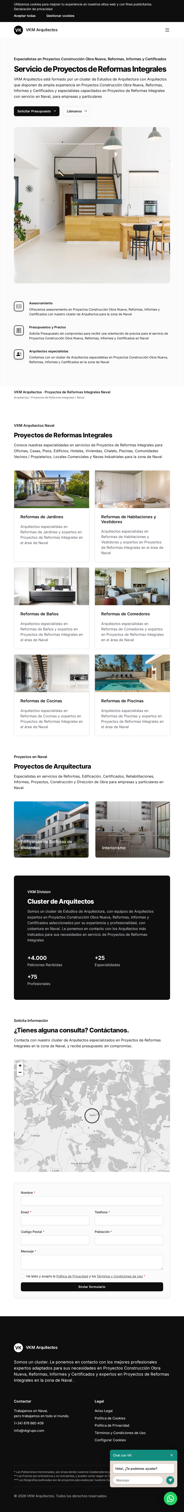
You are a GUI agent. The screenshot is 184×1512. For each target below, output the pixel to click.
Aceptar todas (25, 16)
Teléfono (102, 1212)
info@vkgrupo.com (29, 1430)
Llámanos (74, 111)
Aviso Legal (104, 1411)
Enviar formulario (92, 1287)
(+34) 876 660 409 (29, 1423)
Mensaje (28, 1251)
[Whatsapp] (170, 1498)
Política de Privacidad (72, 1276)
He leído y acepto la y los (85, 1276)
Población (103, 1232)
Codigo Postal (32, 1232)
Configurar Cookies (110, 1440)
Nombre (28, 1192)
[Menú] (167, 30)
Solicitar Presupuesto (34, 111)
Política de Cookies (110, 1418)
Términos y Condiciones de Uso (120, 1276)
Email (26, 1212)
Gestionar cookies (60, 16)
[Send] (170, 1480)
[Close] (171, 1455)
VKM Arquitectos (41, 29)
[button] (92, 1116)
